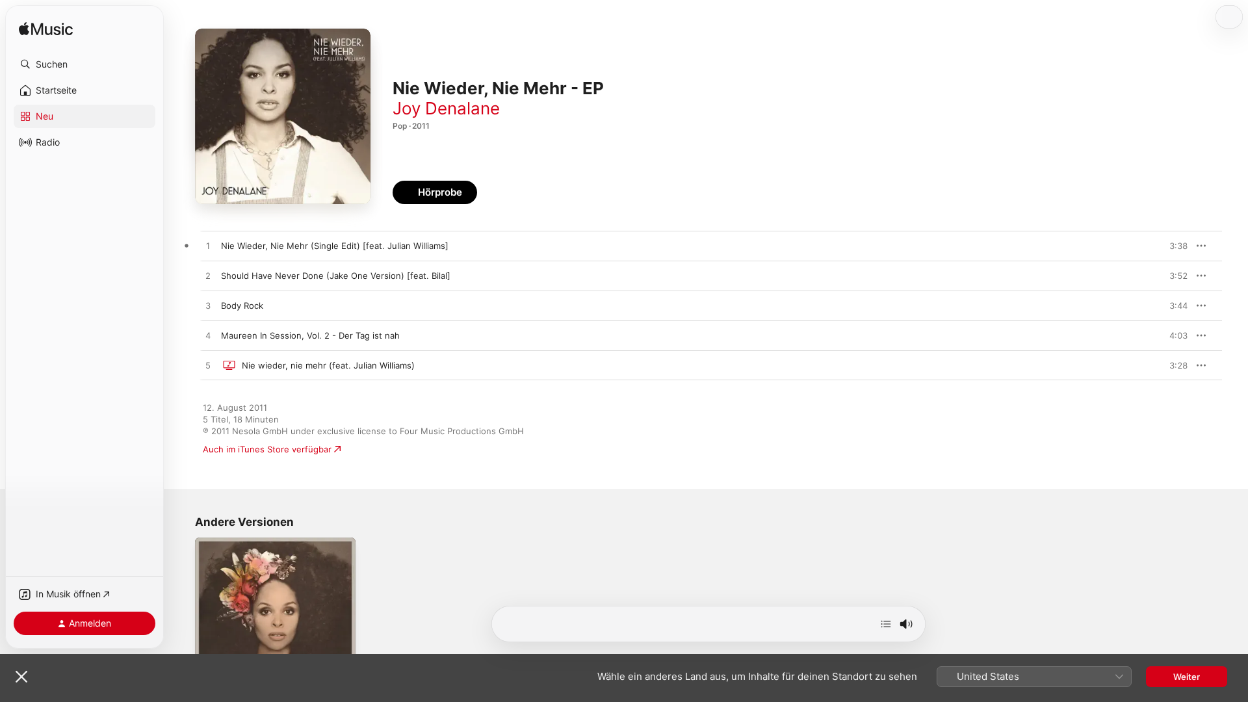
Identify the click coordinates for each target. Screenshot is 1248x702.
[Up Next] (886, 624)
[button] (84, 64)
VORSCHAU (1170, 246)
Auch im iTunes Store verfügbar (267, 449)
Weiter (1186, 676)
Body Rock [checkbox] (242, 305)
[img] (46, 29)
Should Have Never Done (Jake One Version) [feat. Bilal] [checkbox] (335, 275)
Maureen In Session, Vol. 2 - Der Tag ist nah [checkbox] (310, 335)
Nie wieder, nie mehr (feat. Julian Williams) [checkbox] (328, 365)
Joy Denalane (446, 108)
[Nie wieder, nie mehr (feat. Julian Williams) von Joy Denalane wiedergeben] (208, 366)
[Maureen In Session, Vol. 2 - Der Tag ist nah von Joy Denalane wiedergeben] (208, 336)
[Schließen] (21, 676)
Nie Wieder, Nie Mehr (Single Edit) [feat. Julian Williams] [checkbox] (334, 245)
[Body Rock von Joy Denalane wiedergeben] (208, 306)
